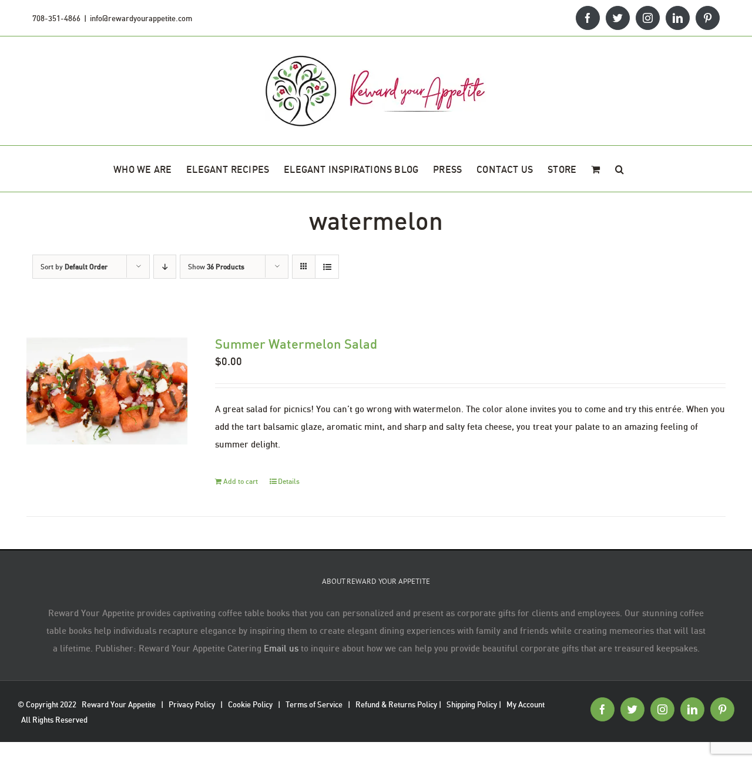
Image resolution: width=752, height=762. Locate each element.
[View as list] (326, 266)
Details (289, 481)
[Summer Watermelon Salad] (106, 390)
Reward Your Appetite (119, 704)
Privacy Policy (192, 704)
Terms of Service (314, 704)
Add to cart (240, 481)
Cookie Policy (250, 704)
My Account (525, 704)
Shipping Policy (471, 704)
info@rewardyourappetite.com (141, 18)
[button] (619, 169)
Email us (281, 648)
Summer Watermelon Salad (296, 344)
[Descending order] (164, 267)
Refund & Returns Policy (396, 704)
